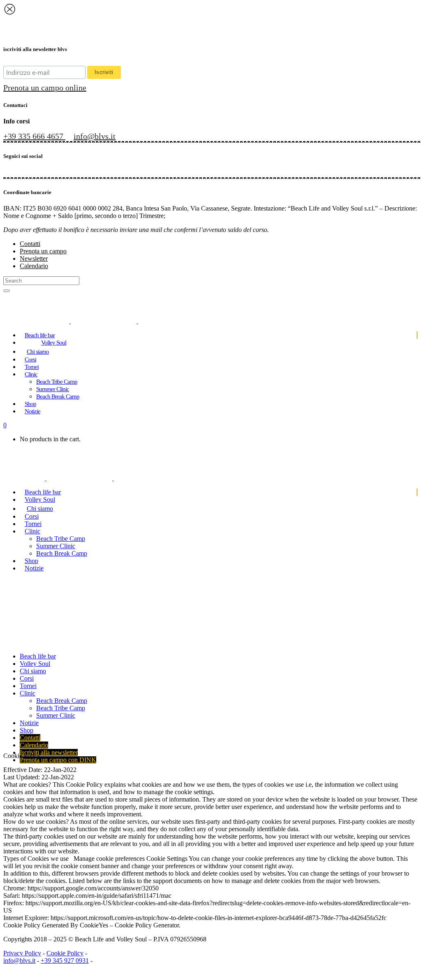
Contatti (30, 243)
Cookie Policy (64, 953)
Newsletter (34, 258)
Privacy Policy (22, 953)
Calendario (34, 265)
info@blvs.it (19, 960)
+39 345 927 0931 (65, 960)
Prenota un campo (43, 251)
